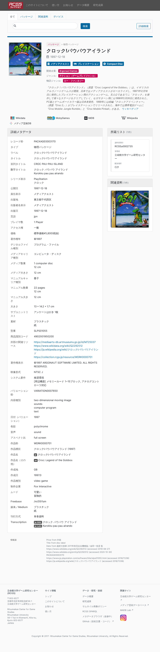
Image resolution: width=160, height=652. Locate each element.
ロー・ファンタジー (74, 80)
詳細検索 (144, 26)
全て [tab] (12, 16)
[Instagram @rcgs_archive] (123, 618)
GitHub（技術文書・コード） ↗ (98, 621)
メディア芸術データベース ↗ (134, 605)
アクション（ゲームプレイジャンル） (78, 75)
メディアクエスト (59, 63)
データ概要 (83, 5)
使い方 (55, 5)
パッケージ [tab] (26, 16)
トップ (48, 596)
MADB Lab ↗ (126, 610)
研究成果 (98, 5)
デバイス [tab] (58, 16)
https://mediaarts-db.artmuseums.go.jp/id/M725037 (65, 342)
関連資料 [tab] (43, 16)
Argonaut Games (68, 71)
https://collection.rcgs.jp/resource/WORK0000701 (63, 357)
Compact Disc (114, 63)
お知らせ (68, 5)
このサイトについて (37, 5)
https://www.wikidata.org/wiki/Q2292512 (58, 345)
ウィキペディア (130, 108)
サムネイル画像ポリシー (94, 606)
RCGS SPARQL (89, 611)
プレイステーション (88, 63)
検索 (85, 26)
